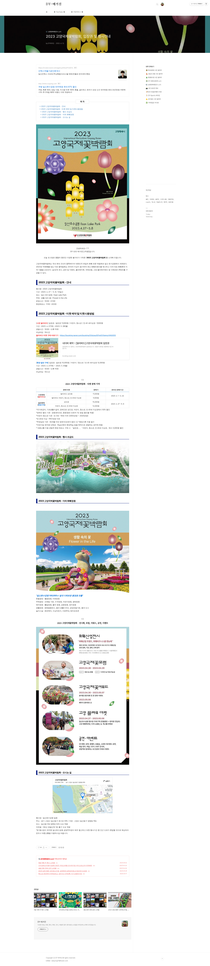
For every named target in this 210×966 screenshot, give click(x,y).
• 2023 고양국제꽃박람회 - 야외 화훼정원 (57, 114)
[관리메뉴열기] (206, 3)
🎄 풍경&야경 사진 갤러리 (154, 77)
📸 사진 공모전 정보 (152, 88)
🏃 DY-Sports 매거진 (153, 95)
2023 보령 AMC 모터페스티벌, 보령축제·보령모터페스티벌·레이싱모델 (62, 871)
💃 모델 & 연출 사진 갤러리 (154, 74)
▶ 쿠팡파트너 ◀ (77, 12)
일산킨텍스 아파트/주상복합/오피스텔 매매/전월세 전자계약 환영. (64, 74)
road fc (148, 202)
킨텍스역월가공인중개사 (49, 71)
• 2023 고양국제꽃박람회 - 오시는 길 (55, 117)
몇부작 (165, 202)
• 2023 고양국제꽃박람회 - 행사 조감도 (56, 112)
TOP (162, 958)
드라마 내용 (163, 199)
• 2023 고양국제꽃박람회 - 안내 (52, 106)
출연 (147, 199)
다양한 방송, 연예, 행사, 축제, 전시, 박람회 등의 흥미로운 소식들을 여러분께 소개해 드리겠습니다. (67, 925)
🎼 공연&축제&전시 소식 (46, 859)
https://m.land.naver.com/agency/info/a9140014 (55, 68)
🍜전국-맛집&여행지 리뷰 (154, 92)
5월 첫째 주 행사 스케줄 (46, 863)
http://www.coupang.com (47, 84)
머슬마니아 (159, 202)
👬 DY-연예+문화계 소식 (153, 81)
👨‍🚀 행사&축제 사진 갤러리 (154, 70)
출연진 (157, 199)
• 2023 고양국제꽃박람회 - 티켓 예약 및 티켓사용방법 (61, 109)
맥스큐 (153, 202)
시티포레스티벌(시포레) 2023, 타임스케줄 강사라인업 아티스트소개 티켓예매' (65, 865)
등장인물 (170, 202)
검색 (157, 4)
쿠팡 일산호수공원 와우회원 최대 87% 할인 (57, 87)
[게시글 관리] (46, 847)
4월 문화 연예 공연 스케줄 (47, 868)
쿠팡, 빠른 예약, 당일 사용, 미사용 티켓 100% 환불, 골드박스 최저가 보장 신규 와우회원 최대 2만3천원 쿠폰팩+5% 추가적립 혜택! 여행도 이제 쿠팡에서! (81, 91)
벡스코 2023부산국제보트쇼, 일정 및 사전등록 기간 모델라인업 (60, 874)
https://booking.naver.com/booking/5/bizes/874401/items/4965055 (88, 335)
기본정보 (151, 199)
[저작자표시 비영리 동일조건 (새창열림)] (61, 847)
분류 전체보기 (150, 66)
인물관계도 (171, 199)
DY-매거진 (53, 4)
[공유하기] (43, 847)
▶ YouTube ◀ (59, 12)
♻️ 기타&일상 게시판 (152, 103)
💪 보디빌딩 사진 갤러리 (153, 99)
